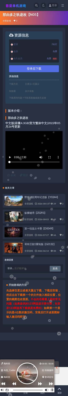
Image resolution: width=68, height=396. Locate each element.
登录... (10, 268)
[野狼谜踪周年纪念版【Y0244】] (14, 201)
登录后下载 (34, 68)
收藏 (13, 175)
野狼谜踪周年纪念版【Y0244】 (41, 197)
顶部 (59, 393)
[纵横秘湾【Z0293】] (14, 216)
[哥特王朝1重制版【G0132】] (14, 248)
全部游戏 (7, 21)
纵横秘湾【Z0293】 (35, 213)
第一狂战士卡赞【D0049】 (39, 228)
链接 (25, 175)
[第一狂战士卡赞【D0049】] (14, 232)
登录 (54, 5)
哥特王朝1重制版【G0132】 (40, 244)
